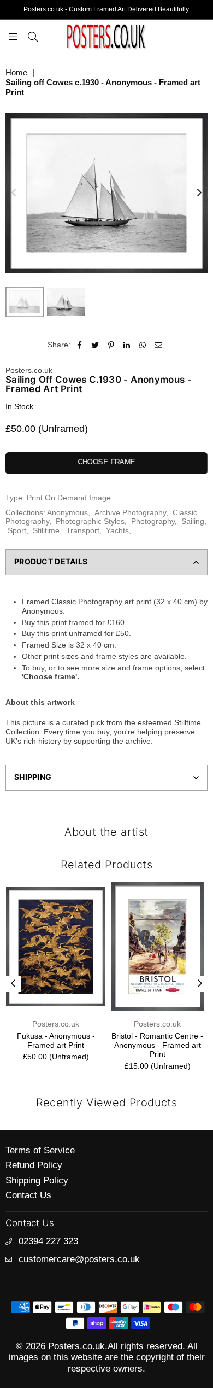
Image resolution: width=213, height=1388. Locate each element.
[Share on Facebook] (79, 344)
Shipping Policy (36, 1180)
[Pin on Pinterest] (111, 344)
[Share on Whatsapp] (143, 344)
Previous (13, 193)
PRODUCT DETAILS (50, 561)
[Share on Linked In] (127, 344)
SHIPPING (32, 777)
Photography (153, 521)
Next (199, 193)
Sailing (192, 521)
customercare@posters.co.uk (79, 1259)
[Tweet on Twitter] (95, 344)
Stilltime (46, 530)
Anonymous (67, 512)
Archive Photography (130, 512)
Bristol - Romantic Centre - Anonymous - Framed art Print (157, 1045)
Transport (82, 530)
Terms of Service (40, 1150)
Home (16, 72)
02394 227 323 (48, 1241)
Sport (17, 530)
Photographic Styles (90, 521)
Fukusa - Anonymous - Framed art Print (56, 1040)
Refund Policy (33, 1165)
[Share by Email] (159, 344)
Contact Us (28, 1195)
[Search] (33, 36)
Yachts (117, 530)
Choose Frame (106, 462)
